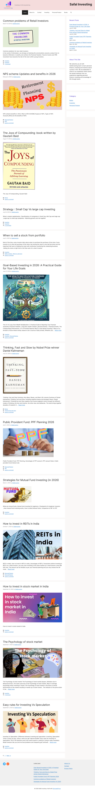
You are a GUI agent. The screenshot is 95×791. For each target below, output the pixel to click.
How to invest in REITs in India (21, 523)
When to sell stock (17, 253)
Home (25, 12)
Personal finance (14, 336)
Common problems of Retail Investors (25, 20)
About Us (32, 12)
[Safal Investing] (8, 5)
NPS (6, 121)
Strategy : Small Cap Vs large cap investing (29, 209)
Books (66, 12)
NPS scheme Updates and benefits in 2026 (29, 73)
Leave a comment (9, 123)
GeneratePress (57, 788)
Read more (58, 330)
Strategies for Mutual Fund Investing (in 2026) (31, 480)
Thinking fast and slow (10, 410)
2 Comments (8, 225)
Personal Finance (56, 12)
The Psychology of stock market (22, 641)
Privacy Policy (68, 768)
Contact (39, 12)
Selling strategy (8, 253)
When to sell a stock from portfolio (24, 235)
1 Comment (7, 64)
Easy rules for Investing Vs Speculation (26, 704)
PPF (6, 468)
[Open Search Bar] (71, 12)
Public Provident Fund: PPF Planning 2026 (28, 422)
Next (9, 755)
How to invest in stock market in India (26, 586)
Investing (46, 12)
